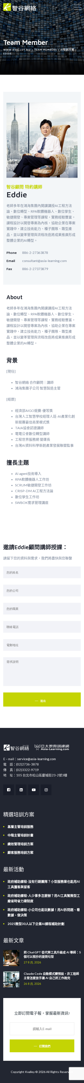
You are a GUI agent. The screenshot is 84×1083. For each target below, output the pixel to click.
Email (10, 261)
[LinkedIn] (21, 789)
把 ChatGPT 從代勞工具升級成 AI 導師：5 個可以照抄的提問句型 (52, 954)
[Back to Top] (75, 1076)
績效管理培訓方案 (20, 844)
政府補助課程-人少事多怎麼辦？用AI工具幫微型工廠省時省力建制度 (44, 898)
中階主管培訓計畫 (20, 835)
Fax (9, 269)
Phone (11, 253)
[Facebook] (8, 789)
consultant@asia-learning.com (44, 261)
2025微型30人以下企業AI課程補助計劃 (36, 924)
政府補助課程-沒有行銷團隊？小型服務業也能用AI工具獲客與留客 (44, 884)
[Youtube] (33, 789)
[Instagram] (46, 789)
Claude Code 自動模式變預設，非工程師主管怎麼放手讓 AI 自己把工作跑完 (51, 976)
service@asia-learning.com (36, 759)
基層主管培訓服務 (20, 826)
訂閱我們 (44, 1046)
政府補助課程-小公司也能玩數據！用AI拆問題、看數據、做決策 (44, 912)
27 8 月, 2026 (32, 962)
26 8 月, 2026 (32, 983)
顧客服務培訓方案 (20, 852)
